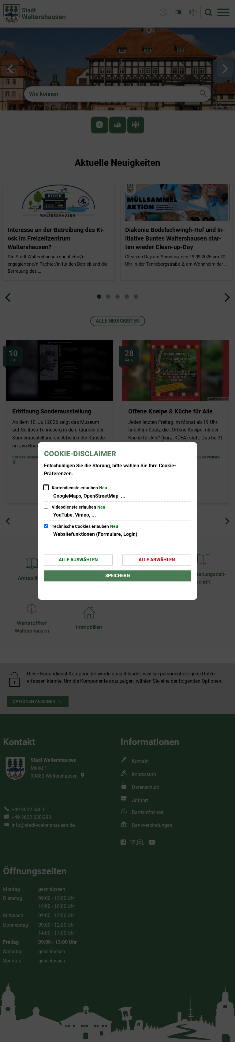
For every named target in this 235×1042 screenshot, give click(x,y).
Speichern (117, 575)
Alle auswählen (78, 559)
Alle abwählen (157, 559)
